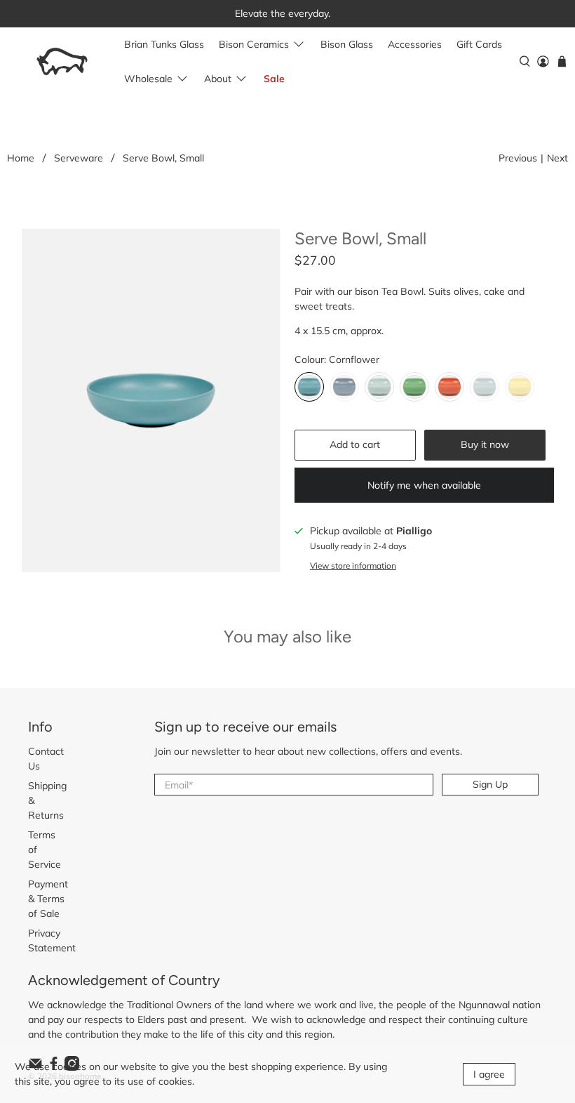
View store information (353, 565)
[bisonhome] (62, 61)
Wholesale (148, 78)
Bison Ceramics (254, 44)
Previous (518, 158)
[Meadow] (414, 387)
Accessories (415, 44)
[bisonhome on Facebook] (53, 1067)
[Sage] (484, 387)
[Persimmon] (449, 387)
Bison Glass (346, 44)
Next (557, 158)
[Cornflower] (309, 387)
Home (20, 158)
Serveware (78, 158)
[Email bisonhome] (35, 1067)
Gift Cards (479, 44)
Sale (274, 78)
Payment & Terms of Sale (48, 899)
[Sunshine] (519, 387)
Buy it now (485, 444)
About (217, 78)
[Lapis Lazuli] (344, 387)
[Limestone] (379, 387)
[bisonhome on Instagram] (72, 1067)
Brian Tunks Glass (164, 44)
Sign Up (490, 784)
